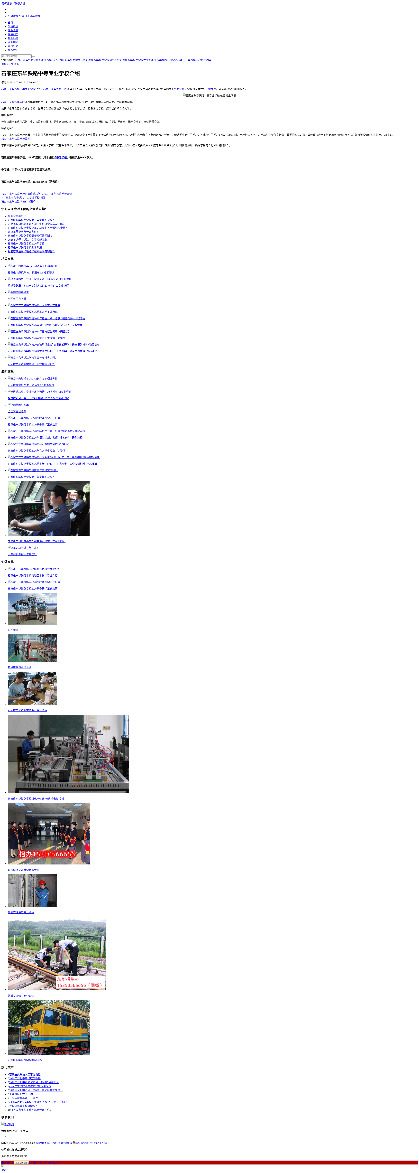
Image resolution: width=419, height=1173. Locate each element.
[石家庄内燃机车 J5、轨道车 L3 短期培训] (32, 266)
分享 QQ (24, 16)
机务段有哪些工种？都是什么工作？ (31, 1109)
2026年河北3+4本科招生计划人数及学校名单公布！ (38, 1102)
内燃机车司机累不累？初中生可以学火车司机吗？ (36, 224)
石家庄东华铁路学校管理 (15, 138)
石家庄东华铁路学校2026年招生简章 (30, 1086)
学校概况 (13, 26)
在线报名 (13, 46)
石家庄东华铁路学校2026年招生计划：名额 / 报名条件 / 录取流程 (45, 325)
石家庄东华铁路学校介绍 (57, 193)
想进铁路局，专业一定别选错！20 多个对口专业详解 (38, 285)
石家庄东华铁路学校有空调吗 (20, 201)
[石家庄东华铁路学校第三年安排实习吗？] (33, 357)
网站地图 (41, 1143)
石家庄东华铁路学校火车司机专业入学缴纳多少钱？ (38, 227)
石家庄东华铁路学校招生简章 (194, 60)
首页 (10, 22)
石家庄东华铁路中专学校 (71, 60)
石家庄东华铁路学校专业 (134, 60)
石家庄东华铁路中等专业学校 (18, 89)
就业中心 (13, 42)
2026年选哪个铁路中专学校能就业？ (29, 239)
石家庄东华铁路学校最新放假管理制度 (30, 235)
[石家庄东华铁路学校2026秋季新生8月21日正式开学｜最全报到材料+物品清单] (54, 344)
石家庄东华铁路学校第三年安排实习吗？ (31, 220)
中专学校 (61, 157)
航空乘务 (13, 630)
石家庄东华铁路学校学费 (163, 60)
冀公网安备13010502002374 (91, 1143)
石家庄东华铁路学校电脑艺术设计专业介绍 (33, 575)
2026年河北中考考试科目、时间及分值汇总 (34, 1082)
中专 (210, 89)
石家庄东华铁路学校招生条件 (103, 60)
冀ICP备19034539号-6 (59, 1143)
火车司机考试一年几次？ (22, 554)
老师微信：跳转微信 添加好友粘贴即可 (31, 1162)
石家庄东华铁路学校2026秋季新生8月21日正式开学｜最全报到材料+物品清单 (52, 351)
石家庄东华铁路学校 (27, 60)
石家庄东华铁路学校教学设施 (25, 1060)
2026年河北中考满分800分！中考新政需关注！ (36, 1090)
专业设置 (13, 30)
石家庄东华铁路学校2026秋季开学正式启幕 (33, 311)
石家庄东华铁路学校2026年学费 (26, 243)
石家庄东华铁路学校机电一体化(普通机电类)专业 (36, 798)
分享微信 (34, 16)
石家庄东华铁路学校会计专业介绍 (27, 710)
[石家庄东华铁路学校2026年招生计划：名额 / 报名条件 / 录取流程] (46, 318)
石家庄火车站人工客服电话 (25, 1074)
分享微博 (13, 16)
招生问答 (13, 34)
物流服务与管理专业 (19, 667)
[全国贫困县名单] (18, 292)
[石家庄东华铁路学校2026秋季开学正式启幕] (34, 305)
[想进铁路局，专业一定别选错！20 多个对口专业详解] (39, 279)
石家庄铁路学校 (48, 60)
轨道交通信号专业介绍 (21, 996)
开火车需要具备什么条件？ (23, 231)
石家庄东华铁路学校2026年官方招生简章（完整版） (38, 338)
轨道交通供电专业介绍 (21, 912)
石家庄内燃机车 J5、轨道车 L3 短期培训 (31, 272)
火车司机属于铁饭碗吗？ (23, 1106)
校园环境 (13, 38)
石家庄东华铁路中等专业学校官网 (23, 197)
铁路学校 (179, 89)
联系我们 (13, 50)
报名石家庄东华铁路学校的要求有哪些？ (31, 251)
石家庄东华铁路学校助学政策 (25, 247)
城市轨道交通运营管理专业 (23, 870)
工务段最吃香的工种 (21, 1094)
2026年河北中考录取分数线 (25, 1078)
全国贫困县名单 (17, 216)
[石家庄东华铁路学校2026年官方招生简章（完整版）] (39, 331)
